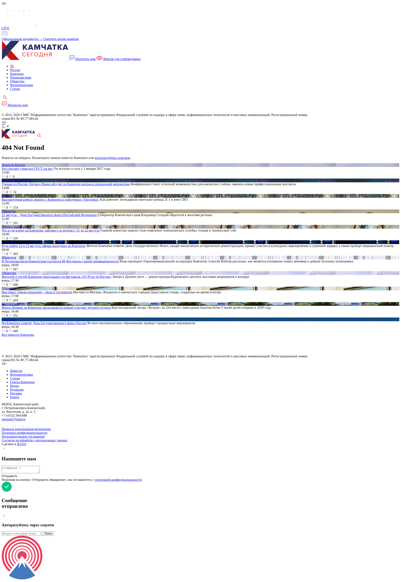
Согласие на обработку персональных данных (34, 440)
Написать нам (85, 59)
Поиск (47, 533)
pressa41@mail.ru (13, 419)
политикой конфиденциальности (118, 479)
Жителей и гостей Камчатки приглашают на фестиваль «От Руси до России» (57, 276)
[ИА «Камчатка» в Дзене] (32, 111)
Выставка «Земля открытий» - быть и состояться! (37, 292)
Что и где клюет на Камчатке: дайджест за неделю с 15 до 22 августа (50, 230)
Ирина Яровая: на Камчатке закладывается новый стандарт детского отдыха (56, 307)
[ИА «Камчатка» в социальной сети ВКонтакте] (17, 9)
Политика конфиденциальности (24, 433)
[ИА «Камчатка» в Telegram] (11, 9)
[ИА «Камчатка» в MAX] (5, 9)
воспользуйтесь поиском (112, 158)
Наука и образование (17, 180)
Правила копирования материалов (26, 429)
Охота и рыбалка (14, 226)
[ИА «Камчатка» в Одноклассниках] (22, 9)
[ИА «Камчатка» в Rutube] (27, 9)
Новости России (13, 165)
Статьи (7, 196)
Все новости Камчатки (18, 334)
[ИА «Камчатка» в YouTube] (20, 111)
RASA (21, 444)
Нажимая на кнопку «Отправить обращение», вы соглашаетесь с (72, 479)
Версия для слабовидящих (122, 59)
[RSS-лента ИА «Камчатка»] (37, 111)
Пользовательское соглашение (23, 436)
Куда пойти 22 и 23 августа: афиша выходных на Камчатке (44, 246)
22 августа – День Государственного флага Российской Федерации (50, 215)
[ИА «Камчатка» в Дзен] (32, 9)
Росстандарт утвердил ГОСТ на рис (27, 168)
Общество (9, 211)
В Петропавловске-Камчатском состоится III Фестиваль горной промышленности (60, 261)
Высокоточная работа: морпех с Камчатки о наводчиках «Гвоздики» (50, 199)
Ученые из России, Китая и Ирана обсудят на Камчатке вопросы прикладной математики (66, 184)
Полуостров (10, 304)
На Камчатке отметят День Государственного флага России (44, 323)
